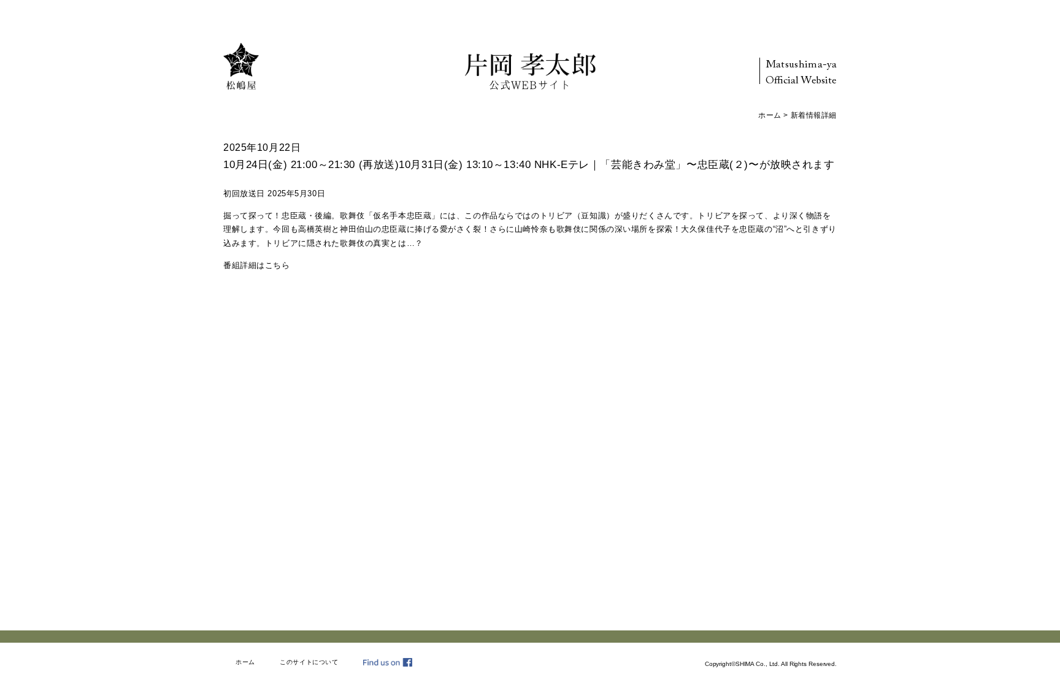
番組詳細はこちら (256, 265)
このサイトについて (309, 662)
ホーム (770, 115)
